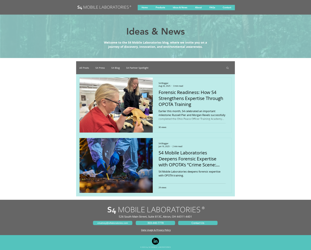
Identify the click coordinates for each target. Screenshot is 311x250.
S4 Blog (115, 67)
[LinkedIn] (155, 241)
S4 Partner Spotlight (137, 67)
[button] (227, 68)
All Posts (84, 67)
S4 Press (100, 67)
